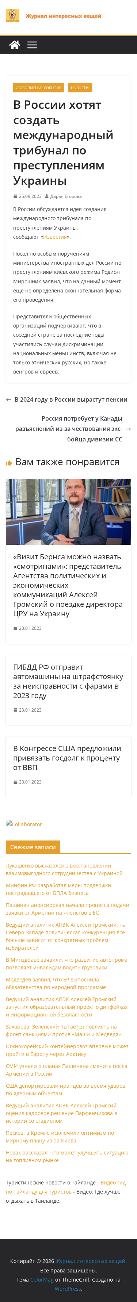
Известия (55, 236)
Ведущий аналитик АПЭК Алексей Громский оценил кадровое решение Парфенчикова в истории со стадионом (61, 1113)
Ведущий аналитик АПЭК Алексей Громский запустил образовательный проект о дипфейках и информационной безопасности (67, 1007)
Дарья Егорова (66, 196)
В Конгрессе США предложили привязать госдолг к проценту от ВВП (67, 757)
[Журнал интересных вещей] (14, 45)
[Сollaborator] (24, 824)
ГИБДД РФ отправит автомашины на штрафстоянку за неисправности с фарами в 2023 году (68, 681)
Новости (80, 87)
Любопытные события (38, 87)
